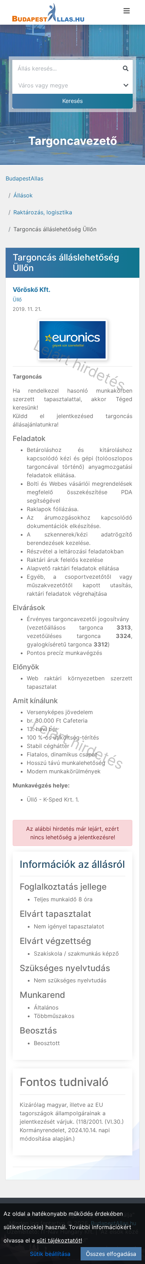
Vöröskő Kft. (31, 289)
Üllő (17, 299)
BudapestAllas (24, 178)
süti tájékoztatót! (59, 1240)
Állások (23, 195)
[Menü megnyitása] (126, 11)
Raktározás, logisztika (42, 212)
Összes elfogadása (111, 1253)
